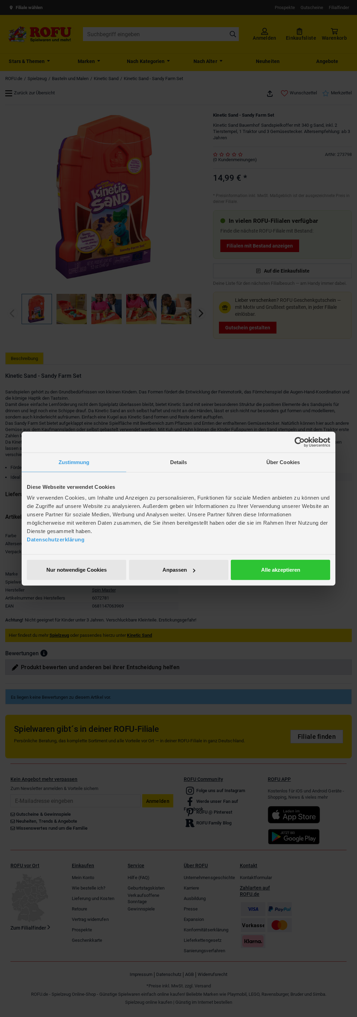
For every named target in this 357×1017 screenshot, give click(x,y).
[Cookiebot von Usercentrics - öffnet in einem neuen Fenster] (299, 442)
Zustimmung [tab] (74, 462)
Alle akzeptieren (280, 570)
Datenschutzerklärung (55, 539)
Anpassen (174, 570)
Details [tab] (178, 462)
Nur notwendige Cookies (76, 570)
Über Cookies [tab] (283, 462)
